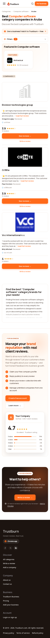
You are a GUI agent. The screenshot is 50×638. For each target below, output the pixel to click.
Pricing (6, 600)
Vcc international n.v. (13, 235)
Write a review (25, 141)
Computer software (20, 11)
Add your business (11, 604)
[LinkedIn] (16, 548)
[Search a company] (32, 3)
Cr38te (5, 170)
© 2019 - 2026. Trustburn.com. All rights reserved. (23, 628)
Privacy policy (8, 633)
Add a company (9, 567)
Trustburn (11, 531)
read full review (22, 116)
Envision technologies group (17, 104)
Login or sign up (10, 617)
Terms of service (23, 633)
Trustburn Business (11, 596)
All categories (8, 559)
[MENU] (4, 4)
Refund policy (37, 633)
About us (7, 580)
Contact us (7, 584)
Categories (6, 11)
